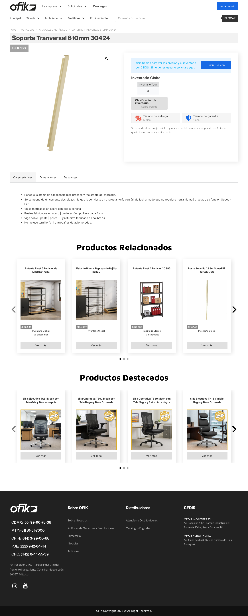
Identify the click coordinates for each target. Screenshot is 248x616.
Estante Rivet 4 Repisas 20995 (151, 268)
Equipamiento (99, 18)
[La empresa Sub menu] (60, 6)
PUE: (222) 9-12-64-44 (28, 546)
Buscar (230, 18)
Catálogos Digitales (138, 528)
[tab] (23, 177)
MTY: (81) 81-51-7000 (28, 530)
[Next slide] (233, 309)
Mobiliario (51, 18)
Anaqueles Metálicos (53, 29)
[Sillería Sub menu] (38, 18)
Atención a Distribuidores (142, 520)
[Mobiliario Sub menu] (61, 18)
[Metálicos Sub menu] (83, 18)
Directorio (74, 535)
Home (13, 29)
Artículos (73, 551)
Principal (15, 18)
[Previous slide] (14, 309)
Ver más (40, 345)
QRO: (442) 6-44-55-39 (30, 554)
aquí (191, 67)
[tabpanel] (124, 208)
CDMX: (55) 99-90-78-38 (31, 522)
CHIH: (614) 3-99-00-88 (30, 538)
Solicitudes (75, 6)
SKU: (26, 327)
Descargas (100, 6)
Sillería (30, 18)
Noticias (73, 543)
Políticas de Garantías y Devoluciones (91, 528)
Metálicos (74, 18)
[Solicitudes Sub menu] (85, 6)
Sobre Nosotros (78, 520)
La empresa (49, 6)
